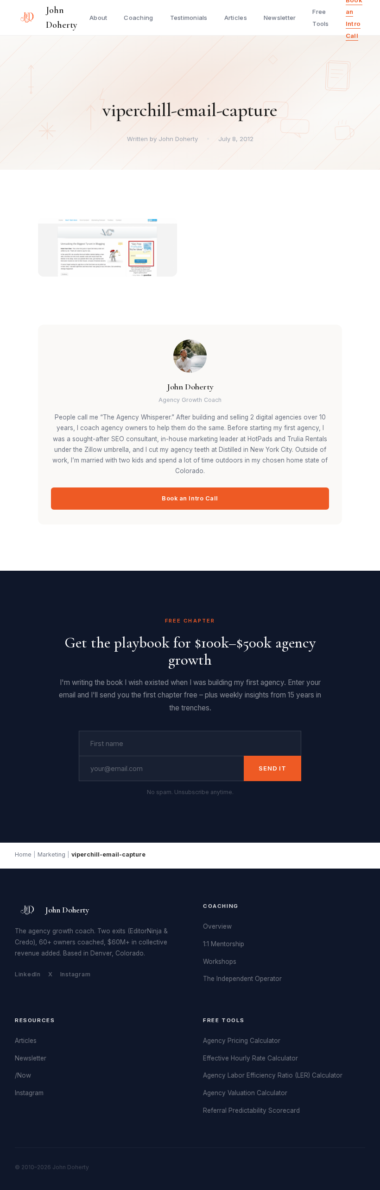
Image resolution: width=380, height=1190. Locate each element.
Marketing (51, 854)
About (98, 17)
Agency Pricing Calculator (241, 1040)
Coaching (138, 17)
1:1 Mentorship (223, 944)
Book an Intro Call (190, 498)
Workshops (219, 961)
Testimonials (189, 17)
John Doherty (61, 18)
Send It (272, 768)
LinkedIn (28, 974)
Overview (217, 926)
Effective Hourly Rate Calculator (250, 1058)
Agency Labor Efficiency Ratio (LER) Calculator (272, 1075)
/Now (23, 1075)
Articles (235, 17)
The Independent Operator (242, 978)
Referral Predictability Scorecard (251, 1110)
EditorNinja (146, 931)
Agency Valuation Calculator (245, 1093)
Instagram (75, 974)
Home (23, 854)
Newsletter (280, 17)
